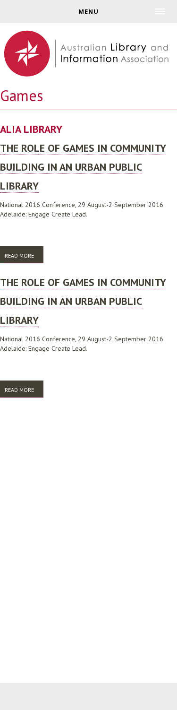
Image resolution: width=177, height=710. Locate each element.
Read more (24, 257)
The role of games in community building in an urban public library (83, 166)
